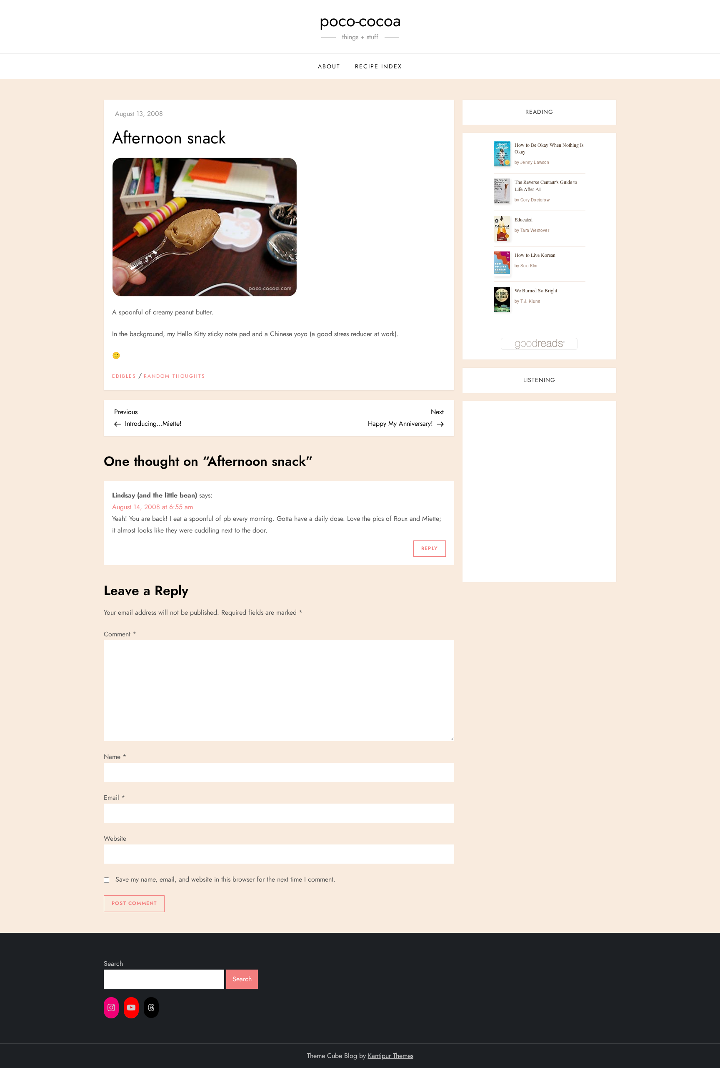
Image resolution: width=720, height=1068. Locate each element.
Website (115, 838)
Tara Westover (534, 230)
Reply (429, 548)
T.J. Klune (530, 301)
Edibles (124, 376)
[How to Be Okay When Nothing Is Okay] (502, 153)
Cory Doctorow (535, 200)
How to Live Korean (535, 254)
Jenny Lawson (534, 162)
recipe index (378, 66)
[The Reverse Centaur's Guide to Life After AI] (502, 191)
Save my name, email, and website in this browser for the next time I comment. (225, 879)
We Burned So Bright (536, 290)
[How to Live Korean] (502, 262)
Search (113, 963)
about (329, 66)
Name (115, 756)
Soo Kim (528, 266)
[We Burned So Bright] (502, 299)
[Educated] (502, 228)
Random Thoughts (174, 376)
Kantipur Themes (390, 1055)
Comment (120, 634)
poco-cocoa (360, 20)
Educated (523, 219)
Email (114, 797)
